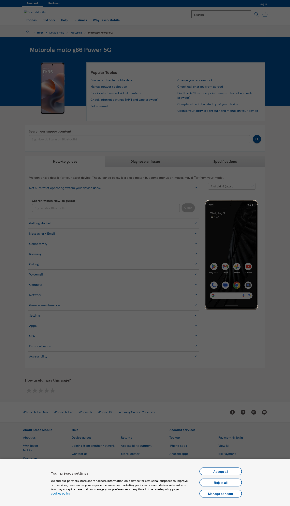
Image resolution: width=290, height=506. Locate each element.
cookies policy (60, 493)
